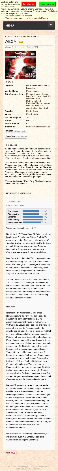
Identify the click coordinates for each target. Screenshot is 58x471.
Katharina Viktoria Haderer (38, 103)
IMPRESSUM (21, 468)
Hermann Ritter (33, 99)
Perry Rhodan (32, 91)
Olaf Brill (47, 96)
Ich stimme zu (47, 4)
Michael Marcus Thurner (37, 94)
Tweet (7, 453)
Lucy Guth (43, 108)
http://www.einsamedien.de (38, 127)
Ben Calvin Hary (33, 96)
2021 (28, 117)
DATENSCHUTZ (35, 468)
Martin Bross (32, 111)
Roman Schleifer (33, 105)
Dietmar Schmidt (33, 101)
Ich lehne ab (28, 4)
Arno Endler (31, 108)
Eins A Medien (32, 114)
